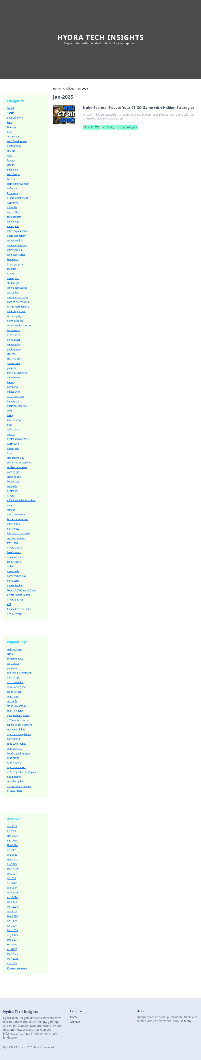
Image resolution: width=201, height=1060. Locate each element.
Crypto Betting (15, 599)
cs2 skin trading (15, 682)
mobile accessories (17, 297)
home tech (13, 580)
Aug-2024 (12, 897)
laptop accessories (17, 287)
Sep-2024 (12, 840)
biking (10, 415)
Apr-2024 (12, 921)
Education (12, 169)
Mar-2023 (12, 930)
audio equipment (16, 311)
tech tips (11, 269)
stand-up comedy (16, 706)
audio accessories (17, 406)
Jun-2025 (12, 963)
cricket (10, 654)
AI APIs (11, 273)
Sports (10, 113)
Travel (10, 108)
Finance (11, 150)
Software (12, 188)
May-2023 (12, 892)
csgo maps (13, 696)
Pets (9, 122)
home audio (13, 330)
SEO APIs (12, 207)
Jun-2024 (12, 925)
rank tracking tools (17, 687)
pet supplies (13, 344)
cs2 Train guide (15, 710)
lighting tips (13, 481)
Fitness (11, 179)
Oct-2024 (12, 911)
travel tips (12, 543)
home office (13, 212)
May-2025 (12, 958)
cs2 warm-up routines (19, 786)
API (9, 604)
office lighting (14, 250)
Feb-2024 (12, 888)
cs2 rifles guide (15, 781)
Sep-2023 (12, 883)
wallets (11, 566)
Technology (13, 136)
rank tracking (14, 762)
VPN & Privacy (14, 613)
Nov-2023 (12, 836)
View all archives (17, 968)
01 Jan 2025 (92, 127)
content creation (16, 538)
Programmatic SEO (17, 198)
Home (57, 88)
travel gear (13, 448)
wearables (12, 292)
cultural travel (14, 649)
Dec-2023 (12, 916)
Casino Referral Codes (19, 609)
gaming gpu (13, 677)
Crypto (10, 495)
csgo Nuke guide (127, 127)
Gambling (12, 202)
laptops (11, 509)
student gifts (14, 283)
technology (13, 221)
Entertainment (15, 117)
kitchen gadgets (15, 316)
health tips (12, 491)
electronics (13, 528)
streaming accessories (19, 462)
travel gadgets (15, 264)
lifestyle (11, 354)
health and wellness (18, 439)
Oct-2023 (12, 826)
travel (10, 453)
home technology (16, 576)
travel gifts (13, 278)
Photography (14, 146)
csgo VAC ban (14, 748)
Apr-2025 (12, 949)
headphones (14, 552)
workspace (13, 443)
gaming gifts (14, 472)
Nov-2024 (12, 845)
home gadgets (15, 320)
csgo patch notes (16, 767)
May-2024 (12, 869)
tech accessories (16, 254)
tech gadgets (14, 217)
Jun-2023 (12, 864)
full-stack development (19, 724)
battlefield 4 (13, 739)
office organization (17, 231)
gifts (9, 424)
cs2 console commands (20, 673)
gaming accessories (18, 302)
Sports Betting (15, 585)
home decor (13, 339)
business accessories (18, 533)
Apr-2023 (12, 850)
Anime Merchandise (18, 306)
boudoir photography (18, 753)
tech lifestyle (14, 561)
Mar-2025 (12, 954)
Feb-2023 (12, 854)
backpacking (14, 776)
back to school (15, 420)
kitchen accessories (17, 519)
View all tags (14, 791)
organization (14, 557)
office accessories (17, 514)
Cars (9, 155)
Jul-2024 (11, 878)
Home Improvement (18, 183)
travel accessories (17, 372)
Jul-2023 (11, 831)
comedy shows (15, 658)
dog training (13, 663)
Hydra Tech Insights (100, 37)
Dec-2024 (12, 939)
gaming (11, 434)
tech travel (13, 401)
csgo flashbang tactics (19, 734)
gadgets (11, 368)
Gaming (108, 127)
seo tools (12, 701)
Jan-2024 (12, 873)
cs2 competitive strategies (21, 772)
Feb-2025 (12, 944)
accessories (13, 335)
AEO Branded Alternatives (21, 500)
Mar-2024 (12, 906)
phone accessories (17, 245)
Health (10, 165)
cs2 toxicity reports (17, 720)
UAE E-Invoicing (15, 240)
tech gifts (12, 486)
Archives (68, 88)
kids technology (15, 458)
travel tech (13, 571)
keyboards (12, 259)
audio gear (13, 226)
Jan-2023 (12, 902)
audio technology (16, 235)
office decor (13, 429)
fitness (10, 382)
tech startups (14, 691)
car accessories (15, 396)
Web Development (17, 141)
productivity (13, 363)
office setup (13, 524)
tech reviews (14, 377)
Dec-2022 (12, 859)
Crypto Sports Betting (18, 595)
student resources (17, 467)
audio (10, 505)
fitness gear (13, 391)
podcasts (12, 668)
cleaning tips (14, 358)
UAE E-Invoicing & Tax (19, 325)
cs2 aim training (16, 729)
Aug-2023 (12, 935)
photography (14, 349)
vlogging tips (14, 476)
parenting (12, 387)
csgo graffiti (13, 758)
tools (9, 410)
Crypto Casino (14, 547)
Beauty (11, 160)
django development (18, 715)
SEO (9, 131)
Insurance (12, 193)
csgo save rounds (16, 743)
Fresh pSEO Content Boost (21, 590)
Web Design (13, 174)
